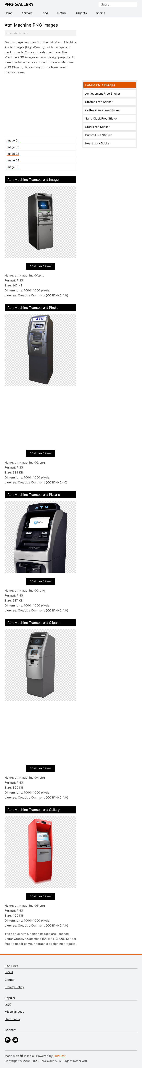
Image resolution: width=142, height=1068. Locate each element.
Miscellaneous (20, 33)
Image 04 (13, 160)
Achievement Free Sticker (102, 93)
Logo (8, 1004)
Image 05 (13, 167)
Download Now (40, 266)
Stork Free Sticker (97, 127)
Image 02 (13, 147)
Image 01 (13, 140)
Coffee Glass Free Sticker (102, 110)
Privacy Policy (14, 987)
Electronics (12, 1019)
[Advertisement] (40, 106)
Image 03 (13, 153)
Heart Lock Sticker (98, 143)
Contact (10, 979)
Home (9, 33)
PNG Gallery (19, 4)
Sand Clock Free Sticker (101, 118)
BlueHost (59, 1056)
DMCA (9, 972)
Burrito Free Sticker (98, 135)
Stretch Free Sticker (99, 102)
